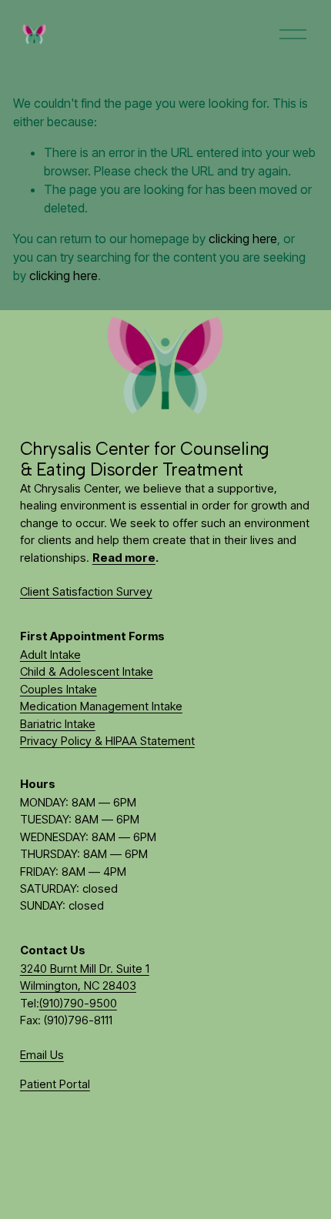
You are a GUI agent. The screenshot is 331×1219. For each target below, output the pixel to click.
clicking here (243, 238)
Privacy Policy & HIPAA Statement (107, 741)
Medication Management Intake (101, 706)
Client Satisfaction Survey (86, 592)
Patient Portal (55, 1084)
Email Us (42, 1055)
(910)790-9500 (78, 1003)
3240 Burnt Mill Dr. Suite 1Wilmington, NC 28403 (84, 977)
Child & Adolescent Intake (86, 672)
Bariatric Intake (57, 724)
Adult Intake (50, 655)
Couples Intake (58, 689)
